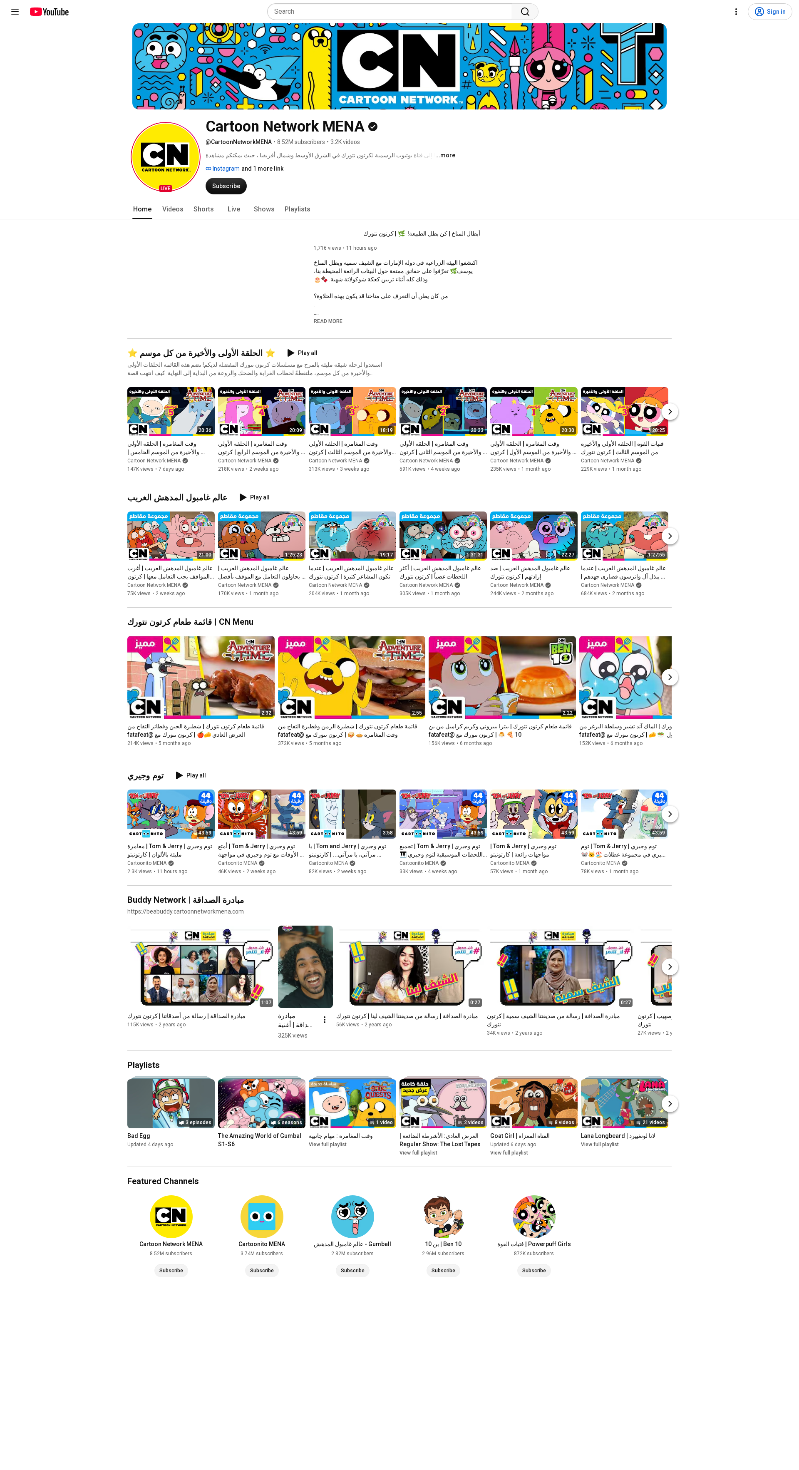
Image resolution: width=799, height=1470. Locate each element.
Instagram (225, 168)
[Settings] (736, 12)
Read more (328, 321)
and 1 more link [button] (262, 168)
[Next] (670, 411)
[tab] (142, 209)
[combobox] (392, 12)
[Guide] (15, 12)
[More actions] (324, 1019)
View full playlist (328, 1144)
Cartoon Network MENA (154, 461)
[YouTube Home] (48, 11)
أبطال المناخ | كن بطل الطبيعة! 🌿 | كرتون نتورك (421, 233)
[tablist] (399, 209)
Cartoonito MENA (146, 863)
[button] (165, 157)
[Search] (525, 11)
